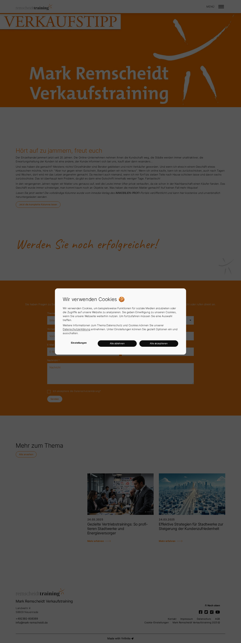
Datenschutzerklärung (76, 329)
